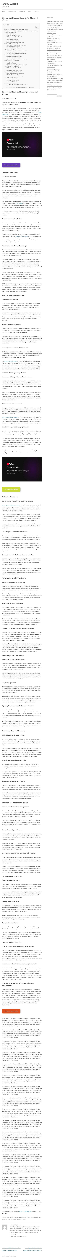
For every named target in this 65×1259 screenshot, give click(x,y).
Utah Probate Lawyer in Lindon (54, 86)
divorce (28, 1217)
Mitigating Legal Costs (12, 63)
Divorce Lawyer (17, 1217)
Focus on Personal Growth (13, 81)
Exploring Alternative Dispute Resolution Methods (17, 64)
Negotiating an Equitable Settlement (15, 62)
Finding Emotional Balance (14, 80)
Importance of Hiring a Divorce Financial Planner (17, 45)
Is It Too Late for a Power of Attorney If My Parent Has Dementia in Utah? (53, 38)
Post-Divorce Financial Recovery (12, 66)
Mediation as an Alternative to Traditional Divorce (17, 59)
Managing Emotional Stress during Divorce (16, 73)
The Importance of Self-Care (12, 77)
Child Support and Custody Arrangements (16, 42)
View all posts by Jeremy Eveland (18, 1236)
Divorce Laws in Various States (14, 35)
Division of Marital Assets (13, 39)
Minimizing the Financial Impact (12, 60)
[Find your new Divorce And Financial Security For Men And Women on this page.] (11, 168)
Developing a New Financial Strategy (15, 67)
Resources (22, 11)
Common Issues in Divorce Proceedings (15, 36)
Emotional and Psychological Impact (13, 71)
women (3, 1219)
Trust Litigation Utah (52, 76)
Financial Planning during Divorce (13, 43)
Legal (29, 11)
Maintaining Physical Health (14, 78)
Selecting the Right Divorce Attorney (15, 56)
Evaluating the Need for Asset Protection (16, 52)
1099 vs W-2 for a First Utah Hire (54, 55)
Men (40, 1217)
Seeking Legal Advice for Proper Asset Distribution (17, 53)
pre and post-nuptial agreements (11, 505)
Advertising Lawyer (51, 33)
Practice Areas (12, 11)
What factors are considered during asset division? (18, 84)
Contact (36, 11)
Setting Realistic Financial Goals (14, 46)
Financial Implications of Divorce (12, 38)
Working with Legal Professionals (13, 55)
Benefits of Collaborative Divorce (14, 57)
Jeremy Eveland (10, 3)
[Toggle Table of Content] (36, 27)
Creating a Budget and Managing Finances (16, 47)
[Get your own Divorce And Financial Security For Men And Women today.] (11, 493)
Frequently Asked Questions (12, 83)
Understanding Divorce (11, 32)
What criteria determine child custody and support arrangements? (21, 87)
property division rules (22, 236)
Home (3, 11)
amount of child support (10, 361)
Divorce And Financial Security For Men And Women (16, 29)
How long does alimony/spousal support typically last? (19, 85)
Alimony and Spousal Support (13, 40)
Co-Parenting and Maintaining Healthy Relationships (18, 76)
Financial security (35, 1217)
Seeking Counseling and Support (14, 74)
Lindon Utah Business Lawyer (54, 35)
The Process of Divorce (12, 33)
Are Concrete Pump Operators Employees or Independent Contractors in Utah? (54, 51)
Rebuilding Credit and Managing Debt (15, 69)
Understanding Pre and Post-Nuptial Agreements (17, 50)
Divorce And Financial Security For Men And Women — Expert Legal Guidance (22, 31)
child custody (19, 203)
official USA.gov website (24, 1211)
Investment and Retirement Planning (15, 70)
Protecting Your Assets (10, 49)
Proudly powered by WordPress (9, 1256)
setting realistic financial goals (10, 417)
